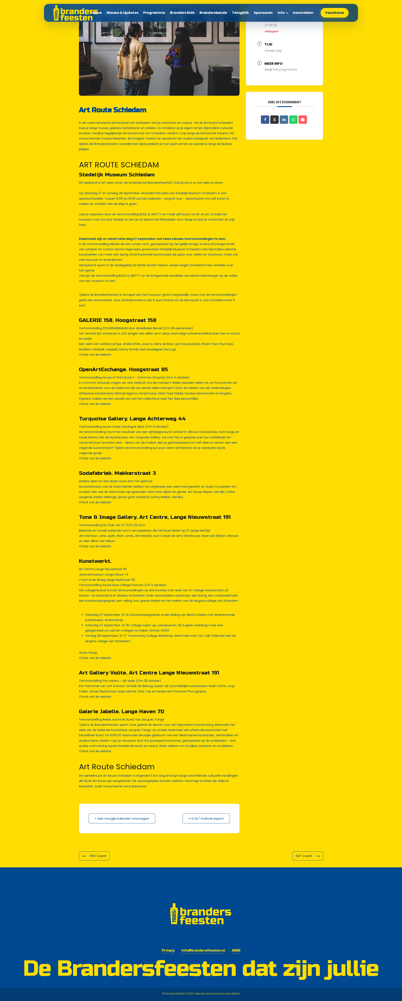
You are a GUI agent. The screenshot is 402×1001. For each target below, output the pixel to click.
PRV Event (98, 856)
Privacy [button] (168, 950)
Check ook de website (95, 355)
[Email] (303, 119)
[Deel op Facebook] (265, 119)
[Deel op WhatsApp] (293, 119)
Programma (154, 12)
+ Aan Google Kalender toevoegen (122, 818)
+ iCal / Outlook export (206, 818)
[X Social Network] (274, 119)
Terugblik (240, 12)
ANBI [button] (236, 950)
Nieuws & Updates (122, 12)
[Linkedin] (284, 119)
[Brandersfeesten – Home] (78, 13)
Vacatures (334, 12)
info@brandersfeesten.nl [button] (203, 950)
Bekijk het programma (281, 69)
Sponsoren (263, 12)
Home (96, 12)
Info (281, 12)
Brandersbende (213, 12)
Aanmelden (303, 12)
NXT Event (304, 856)
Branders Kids (182, 12)
